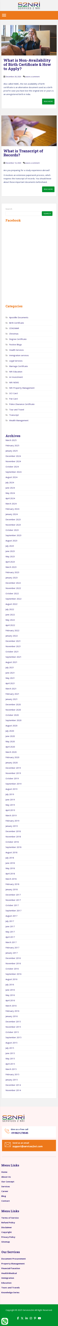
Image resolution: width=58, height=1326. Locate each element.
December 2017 (13, 894)
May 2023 (10, 556)
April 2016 (10, 1000)
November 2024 (13, 461)
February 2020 (12, 757)
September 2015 (13, 1037)
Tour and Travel (16, 409)
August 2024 (11, 477)
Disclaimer (6, 1227)
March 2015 (11, 1069)
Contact (5, 1200)
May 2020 (10, 741)
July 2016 (10, 984)
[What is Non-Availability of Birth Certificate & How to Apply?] (29, 40)
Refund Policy (8, 1222)
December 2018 (13, 831)
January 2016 (12, 1016)
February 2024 (12, 508)
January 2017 (12, 952)
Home (4, 1172)
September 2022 (13, 598)
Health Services (16, 350)
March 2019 (11, 815)
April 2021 (10, 683)
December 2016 (13, 958)
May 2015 (10, 1058)
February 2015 (12, 1074)
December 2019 (13, 767)
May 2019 (10, 804)
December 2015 (13, 1021)
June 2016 (10, 989)
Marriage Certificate (18, 366)
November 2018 (13, 836)
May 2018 (10, 868)
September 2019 (13, 783)
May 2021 (10, 678)
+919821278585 (19, 1133)
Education (6, 1282)
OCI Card (13, 393)
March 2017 (11, 942)
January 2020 (12, 762)
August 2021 (11, 662)
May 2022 (10, 619)
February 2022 (12, 630)
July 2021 (10, 667)
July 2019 (10, 794)
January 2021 (12, 699)
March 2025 (11, 440)
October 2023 (12, 530)
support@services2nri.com (28, 1146)
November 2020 (13, 709)
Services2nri (28, 1310)
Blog (3, 1196)
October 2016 (12, 968)
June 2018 (10, 863)
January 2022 (12, 635)
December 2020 (13, 704)
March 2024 (11, 503)
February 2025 (12, 445)
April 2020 (10, 746)
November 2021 (13, 646)
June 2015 (10, 1053)
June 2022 (10, 614)
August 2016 (11, 979)
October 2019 (12, 778)
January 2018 (12, 889)
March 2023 (11, 567)
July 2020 (10, 730)
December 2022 (13, 582)
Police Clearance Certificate (22, 404)
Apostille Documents (18, 317)
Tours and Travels (10, 1287)
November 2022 (13, 588)
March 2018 (11, 878)
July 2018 (10, 857)
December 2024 (13, 456)
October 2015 (12, 1032)
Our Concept (7, 1181)
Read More (48, 101)
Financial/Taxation (10, 1268)
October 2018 (12, 841)
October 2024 (12, 466)
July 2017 (10, 921)
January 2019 (12, 826)
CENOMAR (14, 328)
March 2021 (11, 688)
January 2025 (12, 450)
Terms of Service (10, 1217)
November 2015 (13, 1026)
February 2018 (12, 884)
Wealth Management (18, 420)
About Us (6, 1176)
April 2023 (10, 561)
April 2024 (10, 498)
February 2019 (12, 820)
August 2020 (11, 725)
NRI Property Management (22, 387)
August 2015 (11, 1042)
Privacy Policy (8, 1237)
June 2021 (10, 672)
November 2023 (13, 524)
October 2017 (12, 905)
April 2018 (10, 873)
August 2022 (11, 604)
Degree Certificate (18, 339)
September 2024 (13, 472)
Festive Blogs (15, 344)
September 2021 (13, 656)
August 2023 (11, 540)
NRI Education (15, 371)
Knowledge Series (10, 1292)
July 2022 (10, 609)
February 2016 (12, 1011)
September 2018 (13, 847)
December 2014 (13, 1085)
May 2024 (10, 493)
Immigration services (19, 355)
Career (4, 1191)
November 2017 (13, 900)
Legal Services (16, 360)
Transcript (14, 415)
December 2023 (13, 519)
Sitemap (5, 1241)
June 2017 (10, 926)
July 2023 (10, 545)
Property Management (13, 1263)
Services (5, 1186)
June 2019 (10, 799)
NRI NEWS (14, 382)
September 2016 (13, 974)
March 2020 (11, 752)
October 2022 (12, 593)
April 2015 (10, 1063)
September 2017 (13, 910)
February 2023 (12, 572)
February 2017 (12, 947)
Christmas (13, 333)
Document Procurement (13, 1258)
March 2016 (11, 1005)
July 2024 (10, 482)
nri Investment (16, 377)
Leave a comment (32, 76)
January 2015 (12, 1079)
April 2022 (10, 625)
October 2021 (12, 651)
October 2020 (12, 715)
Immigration (7, 1278)
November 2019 (13, 773)
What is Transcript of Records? (23, 153)
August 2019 (11, 789)
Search (9, 209)
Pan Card (13, 398)
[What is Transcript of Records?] (29, 130)
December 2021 (13, 641)
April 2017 (10, 937)
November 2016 (13, 963)
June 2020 (10, 736)
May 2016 (10, 995)
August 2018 (11, 852)
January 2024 (12, 514)
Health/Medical (9, 1273)
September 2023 (13, 535)
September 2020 (13, 720)
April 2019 (10, 810)
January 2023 (12, 577)
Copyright (6, 1232)
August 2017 (11, 915)
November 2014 (13, 1090)
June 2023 (10, 551)
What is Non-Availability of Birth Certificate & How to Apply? (27, 64)
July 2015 (10, 1048)
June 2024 (10, 487)
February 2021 (12, 693)
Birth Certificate (16, 322)
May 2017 (10, 931)
